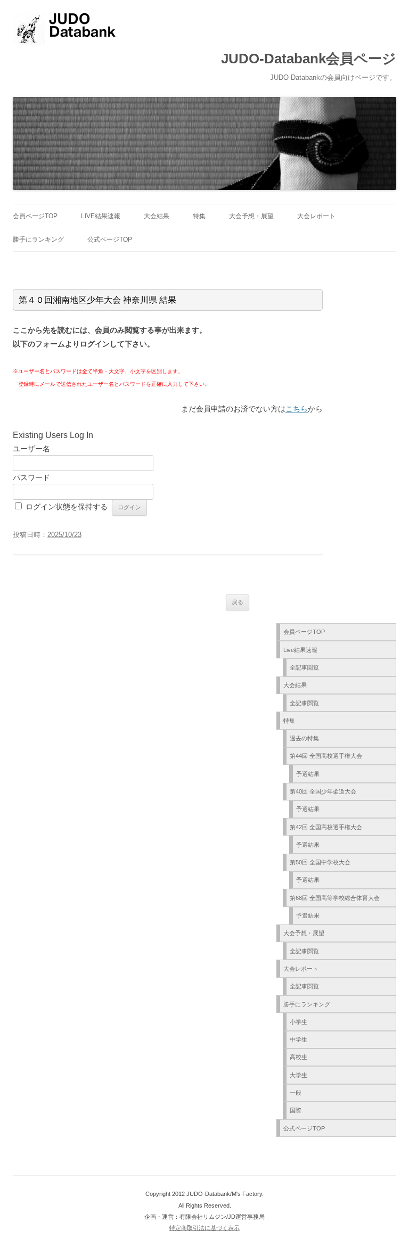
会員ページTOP (35, 216)
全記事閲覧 (304, 667)
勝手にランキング (38, 239)
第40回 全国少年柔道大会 (323, 791)
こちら (296, 408)
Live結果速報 (100, 216)
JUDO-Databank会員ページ (308, 59)
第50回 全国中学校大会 (320, 862)
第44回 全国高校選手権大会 (326, 756)
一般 (295, 1092)
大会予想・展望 (251, 216)
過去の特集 (304, 738)
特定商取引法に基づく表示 (204, 1228)
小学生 (298, 1022)
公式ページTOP (109, 239)
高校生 (298, 1057)
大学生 (298, 1075)
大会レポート (316, 216)
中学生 (298, 1039)
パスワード (31, 477)
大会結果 (156, 216)
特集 (199, 216)
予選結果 (308, 774)
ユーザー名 (31, 448)
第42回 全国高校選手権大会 (326, 827)
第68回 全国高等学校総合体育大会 (335, 898)
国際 (295, 1110)
